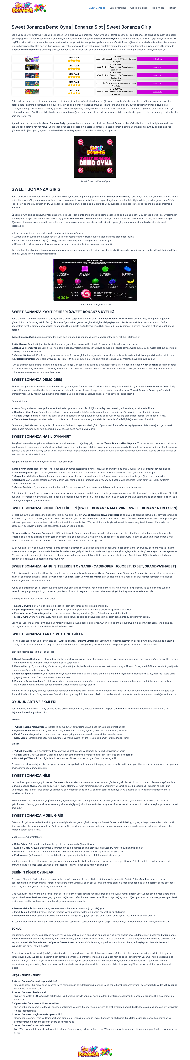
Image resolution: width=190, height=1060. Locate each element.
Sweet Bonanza (97, 7)
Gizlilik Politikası (139, 7)
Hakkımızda (158, 7)
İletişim (172, 7)
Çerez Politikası (117, 7)
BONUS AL (157, 59)
